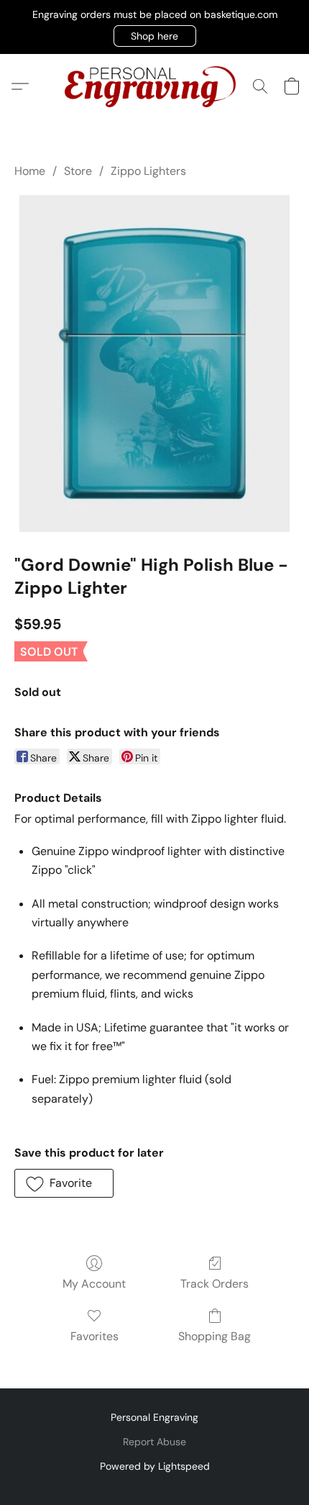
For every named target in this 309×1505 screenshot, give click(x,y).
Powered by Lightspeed (155, 1466)
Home (29, 170)
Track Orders (214, 1283)
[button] (155, 36)
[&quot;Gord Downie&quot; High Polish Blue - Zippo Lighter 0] (154, 363)
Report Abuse (154, 1441)
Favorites (94, 1336)
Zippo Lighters (148, 170)
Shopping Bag (214, 1336)
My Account (94, 1283)
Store (78, 170)
